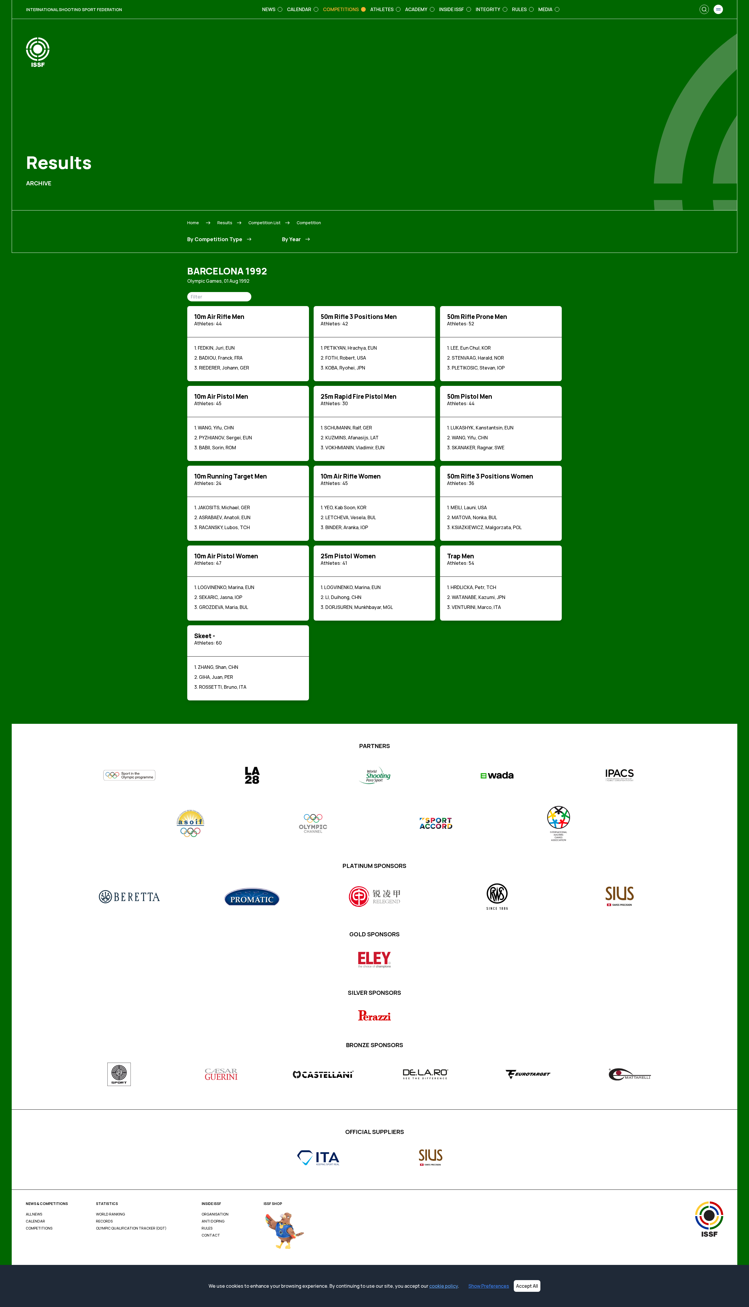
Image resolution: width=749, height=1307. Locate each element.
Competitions (39, 1228)
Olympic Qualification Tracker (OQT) (131, 1228)
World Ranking (110, 1214)
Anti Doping (213, 1221)
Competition (309, 222)
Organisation (215, 1214)
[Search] (704, 9)
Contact (211, 1235)
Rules (207, 1228)
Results (224, 222)
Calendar (35, 1221)
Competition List (264, 222)
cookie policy (443, 1286)
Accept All (527, 1286)
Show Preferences (488, 1286)
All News (34, 1214)
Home (193, 222)
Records (104, 1221)
